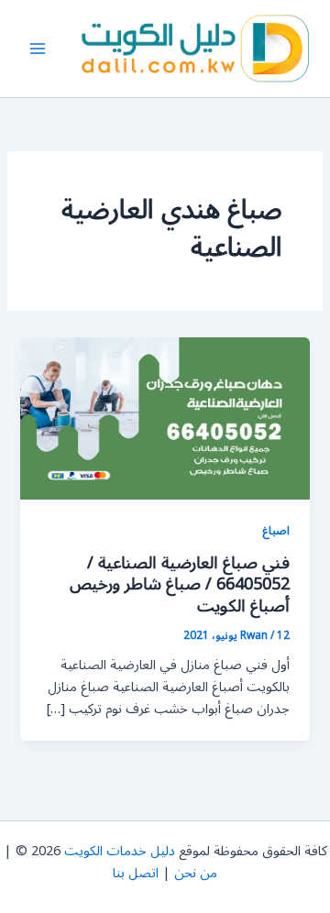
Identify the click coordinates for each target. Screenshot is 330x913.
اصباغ (276, 530)
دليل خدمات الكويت (119, 851)
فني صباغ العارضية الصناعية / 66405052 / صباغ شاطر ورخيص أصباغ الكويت (180, 584)
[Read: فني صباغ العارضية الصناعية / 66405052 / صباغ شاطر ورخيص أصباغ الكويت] (164, 417)
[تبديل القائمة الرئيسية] (37, 48)
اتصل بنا (136, 873)
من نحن (195, 873)
